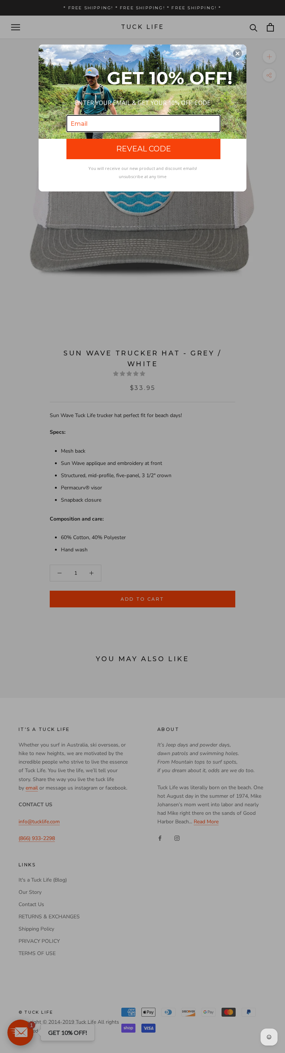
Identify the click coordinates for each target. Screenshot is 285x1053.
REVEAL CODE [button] (143, 148)
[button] (237, 53)
